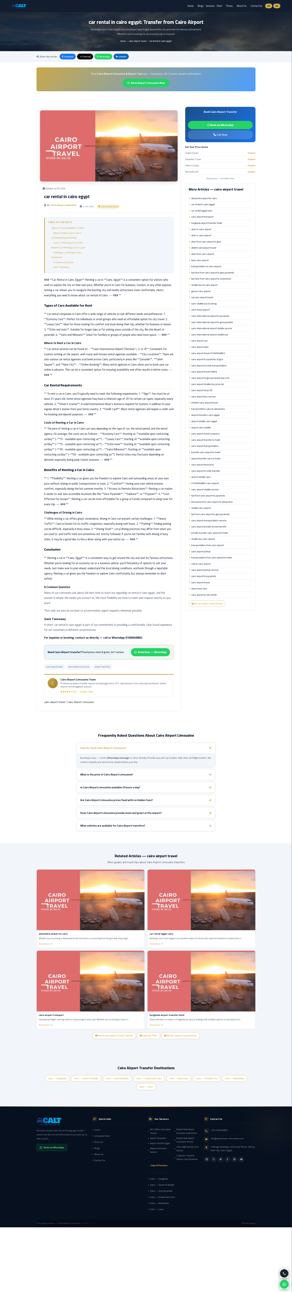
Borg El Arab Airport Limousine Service (185, 1140)
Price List (98, 1142)
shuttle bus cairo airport (203, 539)
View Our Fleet (149, 1035)
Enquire (252, 153)
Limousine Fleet (102, 1136)
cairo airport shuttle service (205, 489)
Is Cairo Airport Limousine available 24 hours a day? (110, 787)
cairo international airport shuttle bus (209, 334)
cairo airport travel (137, 41)
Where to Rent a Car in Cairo (67, 233)
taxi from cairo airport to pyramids (208, 495)
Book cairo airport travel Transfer (115, 1035)
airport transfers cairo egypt (205, 415)
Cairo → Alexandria (234, 1078)
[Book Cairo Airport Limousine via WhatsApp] (284, 1284)
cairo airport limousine (202, 464)
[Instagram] (213, 1159)
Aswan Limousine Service (158, 1150)
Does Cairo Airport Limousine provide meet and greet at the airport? (121, 812)
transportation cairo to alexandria (208, 409)
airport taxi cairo (199, 588)
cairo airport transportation (204, 446)
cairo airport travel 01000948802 (208, 353)
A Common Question (63, 262)
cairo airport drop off (201, 390)
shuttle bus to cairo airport (204, 285)
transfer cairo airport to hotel (205, 452)
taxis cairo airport (200, 260)
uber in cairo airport (201, 235)
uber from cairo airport (202, 254)
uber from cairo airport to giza (206, 241)
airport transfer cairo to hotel (205, 458)
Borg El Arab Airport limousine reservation (186, 1131)
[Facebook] (227, 1159)
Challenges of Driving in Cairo (67, 252)
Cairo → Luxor (146, 1086)
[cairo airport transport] (90, 981)
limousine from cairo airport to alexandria (212, 502)
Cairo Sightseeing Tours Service (187, 1148)
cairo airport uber (200, 347)
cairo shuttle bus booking (203, 303)
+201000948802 (219, 1130)
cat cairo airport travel (202, 297)
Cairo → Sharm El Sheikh (86, 1078)
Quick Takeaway (61, 267)
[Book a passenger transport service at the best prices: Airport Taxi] (62, 1121)
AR (276, 6)
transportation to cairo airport (206, 266)
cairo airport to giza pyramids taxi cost (210, 378)
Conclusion (56, 257)
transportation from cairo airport (207, 545)
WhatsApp (105, 57)
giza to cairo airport (201, 291)
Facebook (68, 57)
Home (191, 6)
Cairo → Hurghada (57, 1078)
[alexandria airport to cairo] (90, 900)
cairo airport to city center (204, 595)
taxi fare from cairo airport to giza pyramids (212, 272)
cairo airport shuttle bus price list (207, 384)
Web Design (250, 1223)
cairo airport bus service (203, 396)
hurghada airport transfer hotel (206, 223)
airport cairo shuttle (201, 427)
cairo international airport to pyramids (210, 316)
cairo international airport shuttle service (211, 328)
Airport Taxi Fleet (102, 667)
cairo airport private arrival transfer (208, 526)
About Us (242, 6)
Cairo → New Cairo (178, 1078)
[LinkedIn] (207, 1159)
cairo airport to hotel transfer (205, 471)
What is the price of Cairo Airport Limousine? (106, 774)
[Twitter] (220, 1159)
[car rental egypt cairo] (201, 900)
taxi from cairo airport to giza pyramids (210, 514)
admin (86, 1223)
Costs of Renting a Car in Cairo (68, 243)
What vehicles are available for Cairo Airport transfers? (112, 825)
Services (210, 6)
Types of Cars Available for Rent (67, 228)
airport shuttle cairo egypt (204, 421)
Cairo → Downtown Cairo (149, 1078)
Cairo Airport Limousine (78, 667)
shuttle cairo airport (201, 508)
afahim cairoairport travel (203, 248)
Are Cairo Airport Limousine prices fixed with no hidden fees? (116, 800)
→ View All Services (158, 1165)
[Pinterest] (234, 1159)
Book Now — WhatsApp (152, 652)
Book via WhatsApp (222, 124)
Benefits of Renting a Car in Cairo (68, 247)
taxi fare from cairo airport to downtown (211, 279)
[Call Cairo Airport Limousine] (284, 1273)
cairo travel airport (200, 310)
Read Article (44, 944)
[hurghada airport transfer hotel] (201, 981)
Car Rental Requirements (64, 238)
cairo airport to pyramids (203, 576)
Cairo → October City (206, 1078)
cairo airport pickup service (204, 570)
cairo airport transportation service (208, 520)
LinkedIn (122, 57)
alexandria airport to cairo (204, 198)
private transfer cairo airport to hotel (209, 533)
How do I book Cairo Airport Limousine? (103, 747)
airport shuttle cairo (201, 477)
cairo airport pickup (201, 551)
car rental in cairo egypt (203, 204)
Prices (229, 6)
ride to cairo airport (201, 564)
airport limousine (158, 1138)
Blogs (201, 6)
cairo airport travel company (205, 433)
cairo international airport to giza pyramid (212, 322)
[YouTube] (241, 1159)
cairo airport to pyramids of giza (207, 359)
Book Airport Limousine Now (148, 82)
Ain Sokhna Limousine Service (160, 1131)
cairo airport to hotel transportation (209, 365)
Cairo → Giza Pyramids (117, 1078)
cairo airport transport (202, 217)
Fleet (219, 6)
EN (268, 6)
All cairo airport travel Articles (208, 604)
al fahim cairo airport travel (204, 402)
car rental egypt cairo (201, 210)
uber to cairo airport (201, 229)
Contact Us (256, 6)
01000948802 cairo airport (205, 483)
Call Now (221, 134)
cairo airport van (199, 341)
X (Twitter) (85, 57)
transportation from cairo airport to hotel (211, 557)
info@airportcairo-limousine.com (227, 1138)
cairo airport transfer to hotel (205, 440)
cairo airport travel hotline (204, 371)
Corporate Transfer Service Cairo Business (187, 1157)
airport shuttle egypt (160, 1143)
